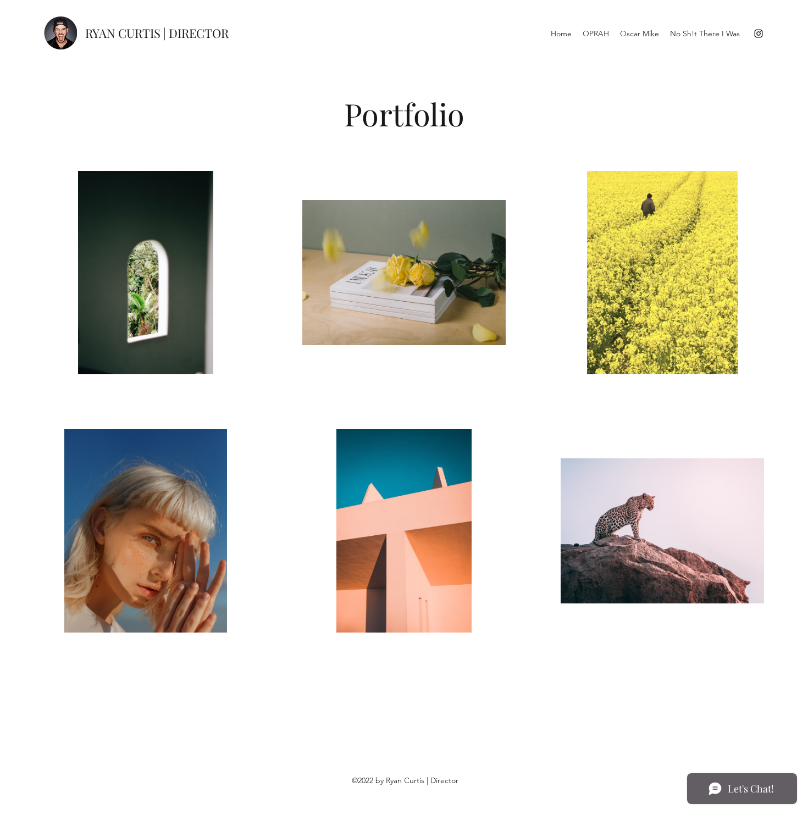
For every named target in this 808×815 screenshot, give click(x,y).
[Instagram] (758, 33)
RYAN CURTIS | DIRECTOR (157, 33)
